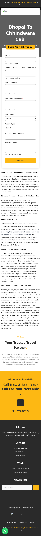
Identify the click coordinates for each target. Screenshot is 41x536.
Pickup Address (12, 82)
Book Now (20, 160)
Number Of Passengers (15, 133)
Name (8, 56)
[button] (5, 531)
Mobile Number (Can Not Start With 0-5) (20, 69)
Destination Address (14, 98)
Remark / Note (11, 143)
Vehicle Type (10, 124)
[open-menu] (36, 11)
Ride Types (9, 114)
